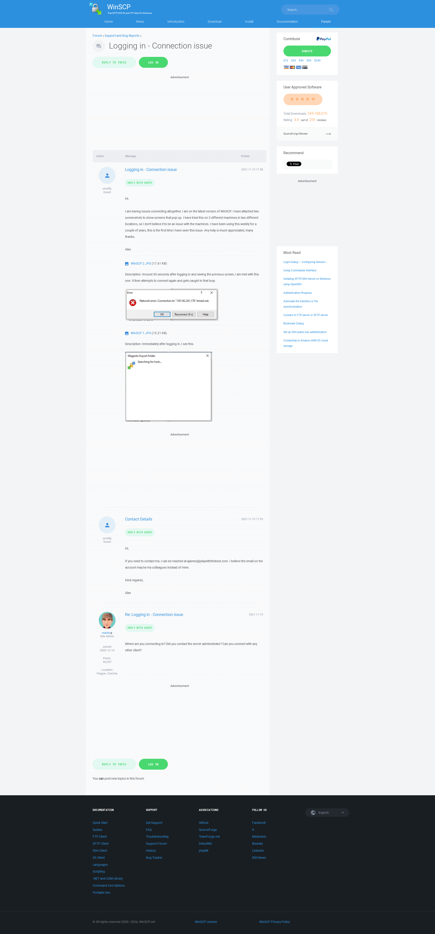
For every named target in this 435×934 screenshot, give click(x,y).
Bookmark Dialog (293, 323)
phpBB (203, 851)
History (151, 851)
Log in (153, 62)
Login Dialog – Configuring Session (304, 262)
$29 (293, 60)
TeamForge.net (209, 836)
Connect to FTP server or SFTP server (305, 315)
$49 (301, 60)
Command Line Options (109, 885)
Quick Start (100, 823)
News (140, 21)
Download (215, 21)
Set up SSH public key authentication (304, 332)
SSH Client (100, 851)
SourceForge (208, 830)
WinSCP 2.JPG (141, 263)
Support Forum (156, 844)
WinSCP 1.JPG (141, 333)
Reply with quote (140, 182)
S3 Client (99, 858)
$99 (309, 60)
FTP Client (100, 836)
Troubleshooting (157, 836)
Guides (97, 830)
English (323, 813)
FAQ (149, 830)
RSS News (259, 858)
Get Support (154, 823)
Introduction (175, 21)
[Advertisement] (179, 111)
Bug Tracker (154, 858)
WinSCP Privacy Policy (274, 922)
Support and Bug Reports (122, 36)
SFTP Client (101, 844)
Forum (326, 21)
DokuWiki (205, 844)
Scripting (99, 871)
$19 (285, 60)
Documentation (287, 21)
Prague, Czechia (107, 673)
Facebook (259, 823)
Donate (307, 51)
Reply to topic (114, 62)
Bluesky (257, 844)
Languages (100, 865)
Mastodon (259, 836)
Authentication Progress (297, 292)
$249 (317, 60)
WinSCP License (206, 922)
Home (108, 21)
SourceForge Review (295, 133)
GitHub (203, 823)
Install (249, 21)
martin (106, 633)
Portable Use (101, 892)
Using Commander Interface (299, 270)
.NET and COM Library (108, 878)
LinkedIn (258, 851)
